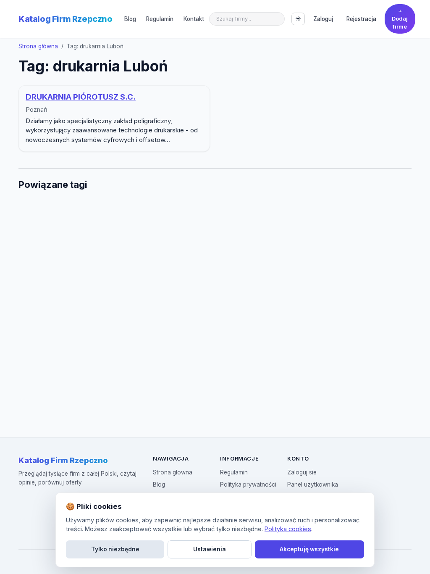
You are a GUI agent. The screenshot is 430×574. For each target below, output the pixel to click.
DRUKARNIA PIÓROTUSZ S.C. (81, 97)
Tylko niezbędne (115, 549)
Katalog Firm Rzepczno (65, 19)
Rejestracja (361, 19)
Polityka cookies (288, 528)
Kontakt (194, 19)
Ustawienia (209, 549)
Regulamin (159, 19)
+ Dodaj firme (400, 19)
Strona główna (38, 46)
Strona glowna (172, 472)
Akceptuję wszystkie (309, 549)
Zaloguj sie (302, 472)
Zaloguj (323, 19)
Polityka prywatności (248, 484)
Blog (130, 19)
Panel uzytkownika (312, 484)
